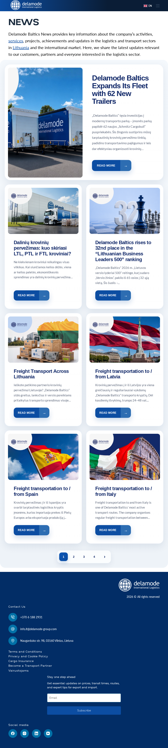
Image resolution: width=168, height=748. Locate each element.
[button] (148, 6)
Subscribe (84, 710)
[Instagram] (24, 733)
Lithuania (21, 47)
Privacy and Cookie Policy (28, 656)
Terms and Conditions (25, 652)
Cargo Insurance (21, 661)
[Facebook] (12, 733)
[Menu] (158, 6)
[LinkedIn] (36, 733)
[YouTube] (48, 733)
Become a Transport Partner (30, 666)
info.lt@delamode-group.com (38, 629)
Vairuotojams (18, 671)
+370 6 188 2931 (31, 617)
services (15, 40)
